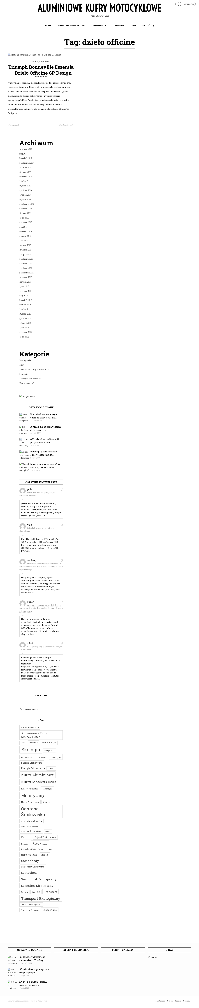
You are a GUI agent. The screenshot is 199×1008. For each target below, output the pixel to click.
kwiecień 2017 (25, 176)
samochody (30, 861)
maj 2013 (23, 295)
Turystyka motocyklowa (71, 25)
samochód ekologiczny (39, 879)
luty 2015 (23, 240)
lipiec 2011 (24, 336)
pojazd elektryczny (45, 837)
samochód (29, 872)
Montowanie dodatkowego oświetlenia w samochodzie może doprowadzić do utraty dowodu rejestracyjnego (41, 566)
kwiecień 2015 (25, 231)
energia (56, 757)
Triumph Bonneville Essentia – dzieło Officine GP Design (41, 70)
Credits (178, 1001)
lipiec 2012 (24, 327)
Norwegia (47, 802)
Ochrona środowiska (33, 811)
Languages (188, 3)
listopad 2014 (25, 254)
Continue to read (66, 125)
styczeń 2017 (25, 185)
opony (48, 831)
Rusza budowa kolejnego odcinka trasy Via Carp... (43, 416)
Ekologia (30, 750)
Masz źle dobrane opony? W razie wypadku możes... (45, 466)
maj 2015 (23, 227)
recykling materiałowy (32, 849)
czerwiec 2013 (25, 291)
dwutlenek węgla (49, 743)
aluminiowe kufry (30, 727)
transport (50, 891)
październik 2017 (26, 162)
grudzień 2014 (25, 249)
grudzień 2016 (25, 190)
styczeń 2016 (25, 199)
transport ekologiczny (40, 898)
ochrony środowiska (29, 826)
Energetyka (41, 757)
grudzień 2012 (25, 318)
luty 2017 (23, 181)
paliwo (25, 837)
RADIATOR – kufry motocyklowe (34, 369)
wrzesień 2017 (25, 167)
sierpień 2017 (25, 172)
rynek (44, 854)
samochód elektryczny (37, 885)
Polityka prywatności (28, 709)
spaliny (24, 892)
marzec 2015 (25, 236)
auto (23, 743)
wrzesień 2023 (25, 149)
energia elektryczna (31, 762)
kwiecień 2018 (25, 158)
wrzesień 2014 (25, 263)
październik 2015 (26, 204)
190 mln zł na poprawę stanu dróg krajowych (45, 428)
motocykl (47, 788)
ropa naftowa (29, 854)
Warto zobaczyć (141, 25)
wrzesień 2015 (25, 208)
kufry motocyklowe (38, 782)
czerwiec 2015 (25, 222)
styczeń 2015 (25, 245)
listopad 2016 (25, 194)
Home (48, 25)
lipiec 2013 (24, 286)
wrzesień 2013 (25, 277)
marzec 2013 (25, 304)
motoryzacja (33, 795)
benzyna (33, 742)
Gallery (170, 1001)
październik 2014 (26, 258)
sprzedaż (36, 892)
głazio (51, 768)
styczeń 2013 (25, 313)
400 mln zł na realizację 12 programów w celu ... (44, 441)
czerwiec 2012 (25, 332)
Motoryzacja (100, 25)
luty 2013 (23, 309)
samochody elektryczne (32, 866)
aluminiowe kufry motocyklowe (34, 735)
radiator (24, 844)
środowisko (50, 909)
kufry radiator (29, 788)
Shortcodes (160, 1001)
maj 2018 (23, 153)
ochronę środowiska (31, 831)
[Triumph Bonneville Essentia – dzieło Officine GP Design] (34, 54)
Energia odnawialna (33, 768)
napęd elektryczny (30, 802)
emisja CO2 (49, 750)
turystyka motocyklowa (31, 904)
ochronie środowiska (31, 821)
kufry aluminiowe (37, 774)
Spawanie (119, 25)
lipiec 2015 (24, 217)
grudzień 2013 (25, 268)
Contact (186, 1001)
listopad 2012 (25, 323)
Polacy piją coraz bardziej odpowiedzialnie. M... (44, 453)
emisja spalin (26, 757)
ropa (49, 849)
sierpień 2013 (25, 281)
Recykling (39, 843)
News (47, 61)
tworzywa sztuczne (30, 910)
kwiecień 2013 (25, 300)
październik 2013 (26, 272)
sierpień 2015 (25, 213)
